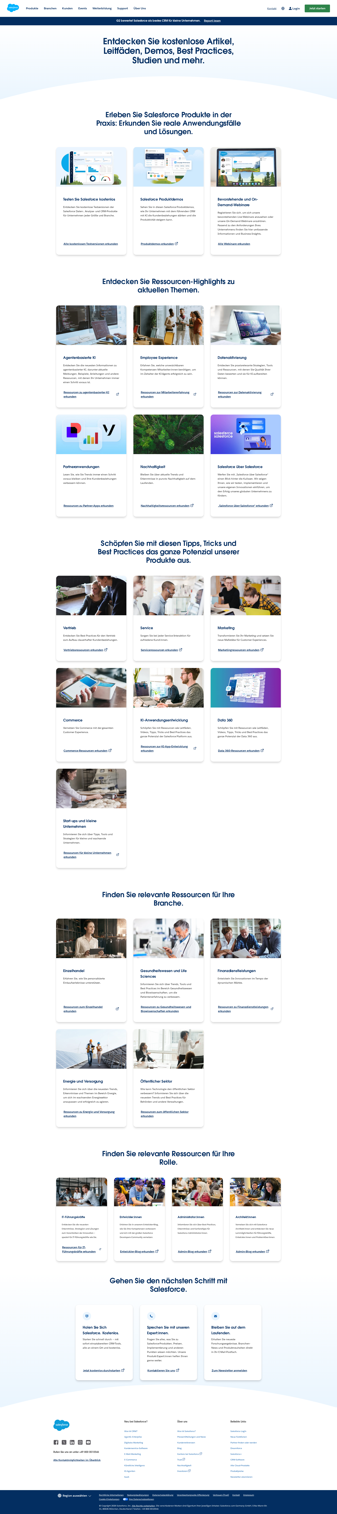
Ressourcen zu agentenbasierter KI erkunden (86, 394)
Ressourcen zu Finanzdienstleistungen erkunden (243, 1009)
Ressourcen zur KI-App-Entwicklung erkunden (164, 749)
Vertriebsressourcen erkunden (83, 650)
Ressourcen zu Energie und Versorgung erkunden (89, 1114)
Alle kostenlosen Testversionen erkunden (91, 244)
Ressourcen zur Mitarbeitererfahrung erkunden (165, 394)
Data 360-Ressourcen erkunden (239, 751)
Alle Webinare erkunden (234, 244)
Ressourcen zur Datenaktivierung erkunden (240, 394)
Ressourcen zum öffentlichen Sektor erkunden (165, 1114)
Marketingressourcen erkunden (238, 650)
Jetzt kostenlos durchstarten (101, 1370)
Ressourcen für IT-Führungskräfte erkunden (79, 1249)
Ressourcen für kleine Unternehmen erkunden (87, 855)
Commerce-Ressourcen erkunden (85, 751)
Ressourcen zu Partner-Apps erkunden (89, 506)
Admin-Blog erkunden (192, 1251)
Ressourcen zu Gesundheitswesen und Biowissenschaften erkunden (166, 1009)
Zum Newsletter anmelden (229, 1370)
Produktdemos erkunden (157, 244)
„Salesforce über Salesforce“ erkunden (243, 506)
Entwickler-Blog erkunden (137, 1251)
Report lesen (212, 20)
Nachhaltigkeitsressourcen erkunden (165, 506)
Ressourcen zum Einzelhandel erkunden (83, 1009)
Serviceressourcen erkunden (159, 650)
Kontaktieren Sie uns (161, 1370)
